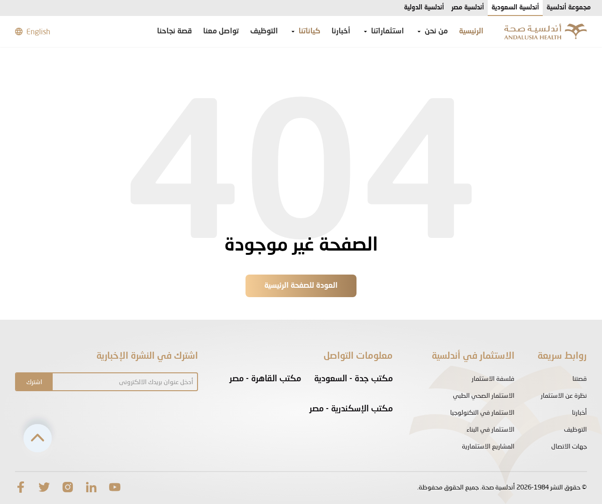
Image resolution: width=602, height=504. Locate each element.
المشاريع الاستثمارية (488, 446)
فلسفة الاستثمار (493, 378)
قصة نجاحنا (174, 31)
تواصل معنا (221, 31)
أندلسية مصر (468, 7)
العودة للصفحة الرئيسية (301, 286)
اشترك (34, 382)
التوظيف (264, 31)
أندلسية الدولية (424, 7)
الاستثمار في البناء (491, 429)
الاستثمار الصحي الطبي (484, 395)
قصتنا (579, 378)
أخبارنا (341, 31)
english (38, 31)
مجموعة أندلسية (569, 7)
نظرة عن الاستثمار (564, 395)
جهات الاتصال (569, 446)
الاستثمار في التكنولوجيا (482, 412)
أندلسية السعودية (515, 7)
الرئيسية (471, 31)
